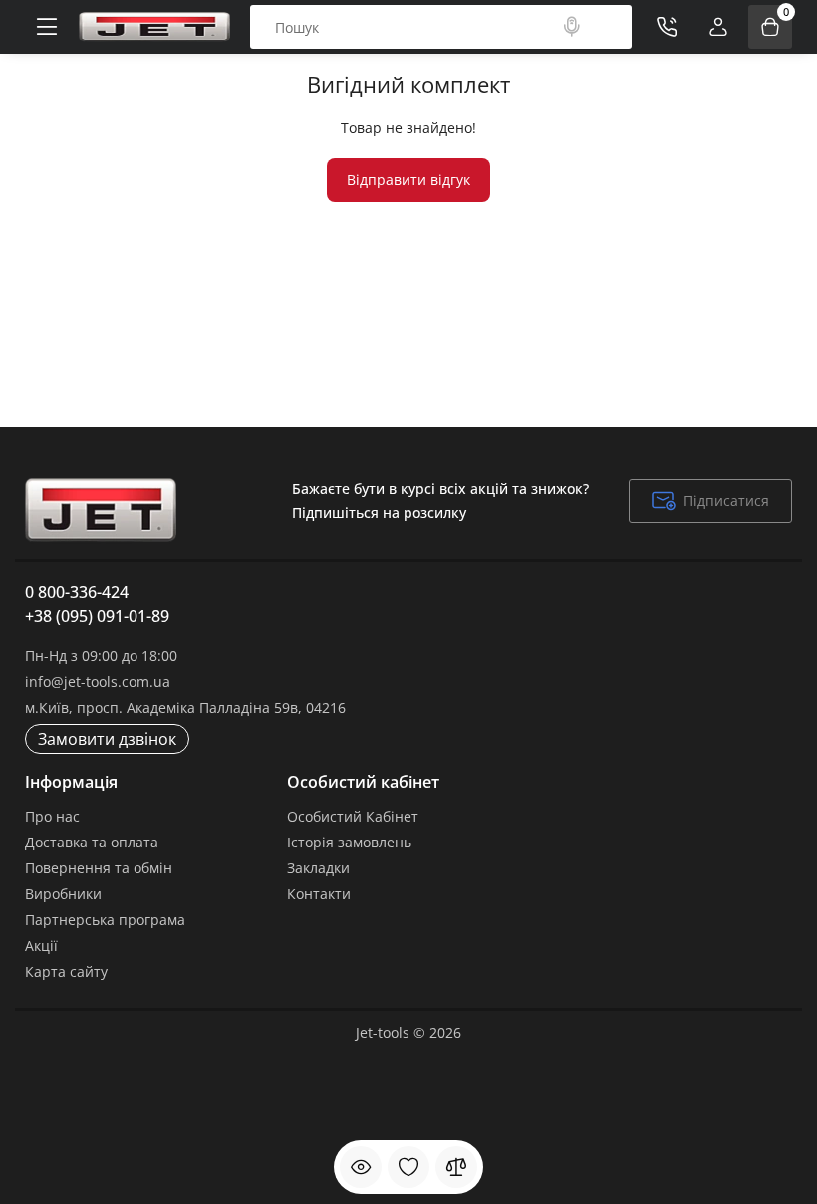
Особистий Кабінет (352, 816)
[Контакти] (666, 27)
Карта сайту (66, 971)
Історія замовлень (349, 842)
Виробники (63, 893)
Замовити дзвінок (107, 739)
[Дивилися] (361, 1167)
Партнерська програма (105, 919)
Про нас (52, 816)
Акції (41, 945)
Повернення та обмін (98, 867)
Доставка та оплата (91, 842)
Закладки (318, 867)
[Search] (572, 27)
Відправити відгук (408, 179)
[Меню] (47, 27)
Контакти (319, 893)
